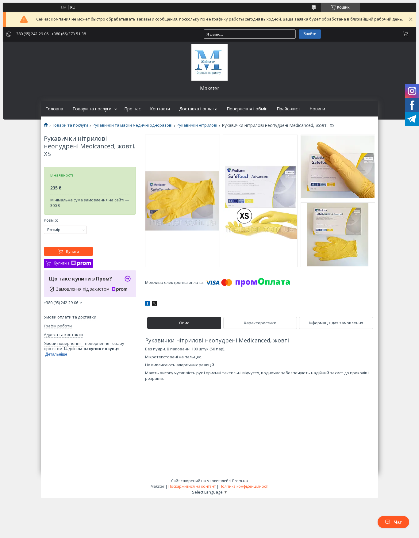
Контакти (160, 109)
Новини (317, 109)
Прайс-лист (288, 109)
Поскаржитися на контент (192, 486)
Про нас (132, 109)
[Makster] (209, 62)
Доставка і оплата (198, 109)
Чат (398, 522)
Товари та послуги (91, 109)
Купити (72, 251)
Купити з (62, 263)
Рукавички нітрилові (197, 125)
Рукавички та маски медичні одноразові (132, 125)
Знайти (309, 34)
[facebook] (147, 304)
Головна (54, 109)
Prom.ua (240, 480)
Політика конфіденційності (244, 486)
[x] (154, 304)
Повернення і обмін (247, 109)
